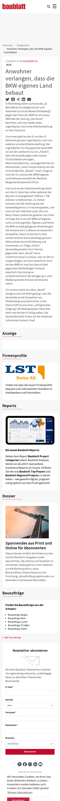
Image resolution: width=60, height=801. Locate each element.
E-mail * (9, 686)
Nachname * (11, 725)
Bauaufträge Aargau (18, 614)
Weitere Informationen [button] (20, 792)
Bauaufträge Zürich (17, 628)
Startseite (7, 45)
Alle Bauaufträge (12, 637)
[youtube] (40, 764)
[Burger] (54, 6)
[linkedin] (35, 764)
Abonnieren (30, 751)
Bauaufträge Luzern (18, 621)
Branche (9, 737)
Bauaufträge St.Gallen (18, 625)
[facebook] (25, 764)
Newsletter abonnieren (30, 772)
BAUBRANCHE (30, 61)
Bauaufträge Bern (17, 618)
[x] (20, 764)
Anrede (9, 699)
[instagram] (30, 764)
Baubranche (23, 45)
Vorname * (10, 712)
